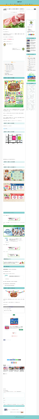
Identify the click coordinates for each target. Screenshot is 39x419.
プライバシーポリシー (20, 416)
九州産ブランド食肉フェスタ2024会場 (10, 66)
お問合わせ (17, 416)
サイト (4, 402)
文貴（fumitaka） (31, 24)
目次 (13, 62)
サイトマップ (24, 416)
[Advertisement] (14, 56)
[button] (19, 359)
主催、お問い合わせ (7, 73)
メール (4, 400)
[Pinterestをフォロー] (13, 362)
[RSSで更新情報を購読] (16, 362)
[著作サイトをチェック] (11, 362)
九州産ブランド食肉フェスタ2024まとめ (9, 74)
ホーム (14, 416)
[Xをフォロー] (12, 362)
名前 (4, 398)
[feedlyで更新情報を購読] (15, 362)
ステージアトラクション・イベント (8, 70)
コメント (4, 392)
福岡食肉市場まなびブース (31, 67)
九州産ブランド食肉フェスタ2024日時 (10, 65)
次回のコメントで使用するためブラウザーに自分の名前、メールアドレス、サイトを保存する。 (14, 404)
